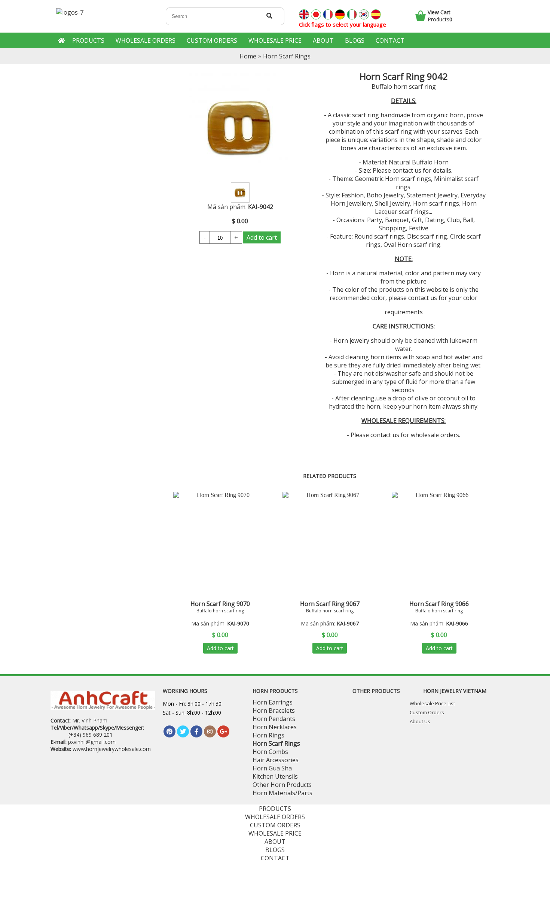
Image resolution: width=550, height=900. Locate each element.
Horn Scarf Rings (287, 56)
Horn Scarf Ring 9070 (220, 604)
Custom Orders (427, 712)
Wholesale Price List (432, 703)
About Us (420, 721)
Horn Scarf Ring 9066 (439, 604)
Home (247, 56)
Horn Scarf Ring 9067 (330, 604)
